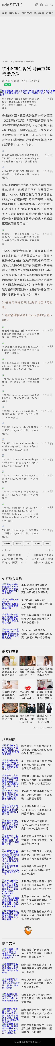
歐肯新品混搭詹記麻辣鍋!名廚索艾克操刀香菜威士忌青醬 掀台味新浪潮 (37, 915)
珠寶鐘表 (19, 61)
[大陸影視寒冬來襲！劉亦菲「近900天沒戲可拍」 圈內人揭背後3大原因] (11, 984)
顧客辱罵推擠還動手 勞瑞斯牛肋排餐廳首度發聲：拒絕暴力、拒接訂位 (36, 1028)
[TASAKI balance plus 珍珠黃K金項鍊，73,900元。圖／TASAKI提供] (27, 526)
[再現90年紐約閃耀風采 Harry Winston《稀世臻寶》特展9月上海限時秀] (11, 589)
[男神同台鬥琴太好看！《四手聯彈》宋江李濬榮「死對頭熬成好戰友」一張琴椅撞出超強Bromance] (11, 885)
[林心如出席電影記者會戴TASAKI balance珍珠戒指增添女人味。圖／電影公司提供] (27, 343)
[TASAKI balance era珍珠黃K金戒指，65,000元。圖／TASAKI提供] (27, 472)
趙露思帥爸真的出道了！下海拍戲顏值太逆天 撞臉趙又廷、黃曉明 (36, 968)
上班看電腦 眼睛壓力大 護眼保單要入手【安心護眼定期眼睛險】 (45, 671)
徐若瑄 (37, 543)
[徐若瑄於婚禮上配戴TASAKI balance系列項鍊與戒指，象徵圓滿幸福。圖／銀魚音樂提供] (27, 327)
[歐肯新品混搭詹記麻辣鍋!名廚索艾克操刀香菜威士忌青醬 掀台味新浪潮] (11, 915)
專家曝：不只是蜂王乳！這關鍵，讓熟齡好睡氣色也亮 (9, 671)
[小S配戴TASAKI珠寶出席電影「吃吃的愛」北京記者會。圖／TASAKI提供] (27, 167)
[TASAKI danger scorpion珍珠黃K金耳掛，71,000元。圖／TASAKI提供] (27, 391)
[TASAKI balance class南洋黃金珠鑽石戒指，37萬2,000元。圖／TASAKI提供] (27, 407)
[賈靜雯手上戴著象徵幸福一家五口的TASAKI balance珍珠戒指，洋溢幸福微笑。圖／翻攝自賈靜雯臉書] (27, 230)
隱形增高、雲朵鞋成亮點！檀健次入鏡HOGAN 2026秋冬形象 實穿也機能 (36, 749)
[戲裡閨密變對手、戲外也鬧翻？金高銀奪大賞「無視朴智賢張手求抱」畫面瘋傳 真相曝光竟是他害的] (11, 1014)
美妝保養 (39, 13)
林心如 (18, 543)
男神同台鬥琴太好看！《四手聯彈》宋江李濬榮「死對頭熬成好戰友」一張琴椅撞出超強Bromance (27, 718)
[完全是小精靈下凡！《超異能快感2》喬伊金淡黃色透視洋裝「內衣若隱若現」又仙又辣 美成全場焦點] (11, 855)
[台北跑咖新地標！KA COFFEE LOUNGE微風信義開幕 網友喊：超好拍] (11, 810)
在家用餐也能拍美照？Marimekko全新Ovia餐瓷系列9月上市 (27, 695)
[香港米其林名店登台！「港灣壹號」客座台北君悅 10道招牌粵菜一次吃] (11, 840)
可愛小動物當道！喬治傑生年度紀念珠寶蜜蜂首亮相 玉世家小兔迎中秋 (36, 618)
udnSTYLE (7, 61)
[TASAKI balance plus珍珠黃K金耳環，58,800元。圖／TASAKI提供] (27, 423)
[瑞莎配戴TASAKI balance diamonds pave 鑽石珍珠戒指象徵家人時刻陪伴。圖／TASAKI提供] (27, 359)
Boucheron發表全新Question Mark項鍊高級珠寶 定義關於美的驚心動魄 (36, 633)
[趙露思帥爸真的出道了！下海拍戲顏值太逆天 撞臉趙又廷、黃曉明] (11, 969)
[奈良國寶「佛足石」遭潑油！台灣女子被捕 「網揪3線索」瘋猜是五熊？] (11, 954)
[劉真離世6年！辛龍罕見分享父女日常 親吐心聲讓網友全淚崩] (11, 999)
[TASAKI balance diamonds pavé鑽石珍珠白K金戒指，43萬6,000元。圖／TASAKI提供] (27, 455)
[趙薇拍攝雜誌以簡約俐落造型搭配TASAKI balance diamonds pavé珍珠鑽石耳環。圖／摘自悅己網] (27, 151)
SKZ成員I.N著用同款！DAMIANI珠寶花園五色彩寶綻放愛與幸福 (36, 603)
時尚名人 (14, 13)
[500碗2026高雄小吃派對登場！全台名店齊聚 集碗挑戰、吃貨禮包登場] (11, 795)
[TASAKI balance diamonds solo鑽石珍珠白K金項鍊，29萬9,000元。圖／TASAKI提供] (27, 439)
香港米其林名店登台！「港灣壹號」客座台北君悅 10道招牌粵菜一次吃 (37, 839)
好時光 (50, 13)
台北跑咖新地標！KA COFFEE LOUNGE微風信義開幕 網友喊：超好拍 (36, 809)
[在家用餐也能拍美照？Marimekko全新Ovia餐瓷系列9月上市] (11, 870)
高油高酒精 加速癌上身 (10, 717)
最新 (4, 13)
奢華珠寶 (30, 61)
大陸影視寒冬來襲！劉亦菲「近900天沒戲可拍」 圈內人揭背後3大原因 (36, 983)
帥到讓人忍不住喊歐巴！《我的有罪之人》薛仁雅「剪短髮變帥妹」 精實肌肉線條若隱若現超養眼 (45, 718)
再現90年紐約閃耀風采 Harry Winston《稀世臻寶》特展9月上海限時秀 (35, 588)
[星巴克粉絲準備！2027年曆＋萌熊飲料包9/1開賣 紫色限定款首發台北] (11, 765)
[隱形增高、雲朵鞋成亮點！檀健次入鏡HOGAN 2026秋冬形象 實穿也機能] (11, 750)
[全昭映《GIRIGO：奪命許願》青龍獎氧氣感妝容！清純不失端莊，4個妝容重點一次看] (11, 900)
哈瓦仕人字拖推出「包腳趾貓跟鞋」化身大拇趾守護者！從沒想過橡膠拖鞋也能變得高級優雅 (27, 671)
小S (27, 543)
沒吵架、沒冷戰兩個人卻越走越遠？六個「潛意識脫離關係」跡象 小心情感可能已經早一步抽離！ (36, 781)
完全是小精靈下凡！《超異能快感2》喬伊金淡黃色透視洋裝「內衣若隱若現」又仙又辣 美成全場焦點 (36, 856)
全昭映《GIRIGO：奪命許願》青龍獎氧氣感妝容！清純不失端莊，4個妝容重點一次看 (36, 902)
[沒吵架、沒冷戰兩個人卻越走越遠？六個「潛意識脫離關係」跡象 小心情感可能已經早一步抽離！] (11, 780)
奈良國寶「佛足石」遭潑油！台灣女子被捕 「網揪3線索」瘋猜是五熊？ (36, 953)
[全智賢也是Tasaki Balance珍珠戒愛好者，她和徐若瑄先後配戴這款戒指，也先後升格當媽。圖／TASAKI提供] (27, 92)
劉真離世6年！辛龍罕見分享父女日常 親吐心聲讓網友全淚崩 (36, 998)
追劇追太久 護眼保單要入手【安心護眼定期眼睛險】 (45, 695)
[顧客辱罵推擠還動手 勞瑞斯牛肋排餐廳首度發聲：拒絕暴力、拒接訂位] (11, 1029)
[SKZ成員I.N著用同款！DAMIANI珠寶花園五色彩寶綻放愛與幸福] (11, 604)
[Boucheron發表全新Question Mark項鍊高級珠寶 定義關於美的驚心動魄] (11, 634)
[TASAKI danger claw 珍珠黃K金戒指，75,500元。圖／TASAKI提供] (27, 375)
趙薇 (47, 543)
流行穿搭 (27, 13)
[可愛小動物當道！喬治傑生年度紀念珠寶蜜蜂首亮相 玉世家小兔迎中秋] (11, 619)
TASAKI (7, 543)
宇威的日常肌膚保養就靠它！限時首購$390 (9, 695)
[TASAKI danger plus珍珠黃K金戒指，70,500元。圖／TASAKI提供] (27, 488)
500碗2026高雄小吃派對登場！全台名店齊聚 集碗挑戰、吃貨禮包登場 (36, 794)
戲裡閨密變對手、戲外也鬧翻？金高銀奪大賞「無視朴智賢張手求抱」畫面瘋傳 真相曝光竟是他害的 (36, 1015)
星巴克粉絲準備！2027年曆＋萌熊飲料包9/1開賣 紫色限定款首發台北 (37, 764)
